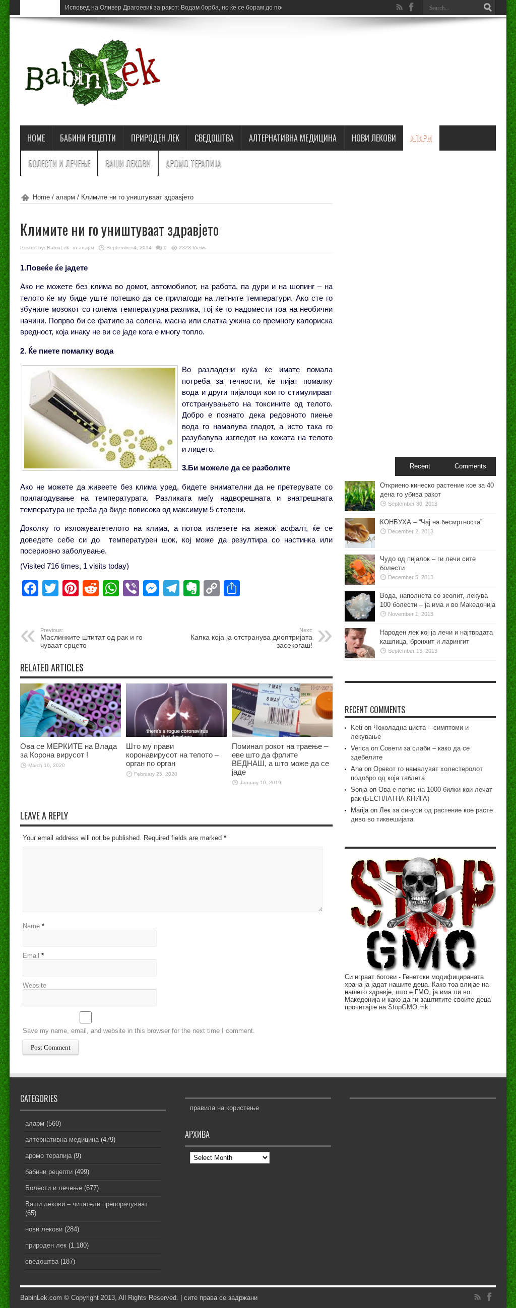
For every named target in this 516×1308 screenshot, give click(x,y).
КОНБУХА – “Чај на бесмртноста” (431, 522)
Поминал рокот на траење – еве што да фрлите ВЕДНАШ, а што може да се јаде (280, 759)
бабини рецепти (88, 138)
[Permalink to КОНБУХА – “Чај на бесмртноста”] (360, 545)
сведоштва (214, 138)
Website (34, 985)
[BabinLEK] (92, 100)
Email (31, 955)
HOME (36, 138)
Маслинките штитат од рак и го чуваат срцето (91, 638)
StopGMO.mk (408, 1007)
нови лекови (374, 138)
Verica (360, 748)
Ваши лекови (128, 163)
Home (41, 197)
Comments (470, 466)
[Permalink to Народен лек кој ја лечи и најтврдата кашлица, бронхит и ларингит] (360, 656)
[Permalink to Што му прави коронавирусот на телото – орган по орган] (176, 734)
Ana (356, 769)
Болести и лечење (59, 163)
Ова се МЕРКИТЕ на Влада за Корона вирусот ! (68, 750)
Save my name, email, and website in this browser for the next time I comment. (139, 1031)
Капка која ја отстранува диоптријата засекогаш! (251, 638)
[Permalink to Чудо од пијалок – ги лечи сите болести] (360, 582)
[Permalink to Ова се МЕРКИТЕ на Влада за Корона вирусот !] (70, 734)
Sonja (359, 789)
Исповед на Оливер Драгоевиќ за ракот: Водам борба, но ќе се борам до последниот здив (194, 7)
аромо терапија (193, 163)
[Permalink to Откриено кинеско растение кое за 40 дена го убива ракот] (360, 509)
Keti (356, 727)
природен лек (155, 138)
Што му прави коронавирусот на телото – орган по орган (172, 755)
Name (31, 926)
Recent (420, 466)
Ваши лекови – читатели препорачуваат (86, 1204)
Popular (370, 466)
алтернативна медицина (293, 138)
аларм (421, 138)
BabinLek (58, 247)
